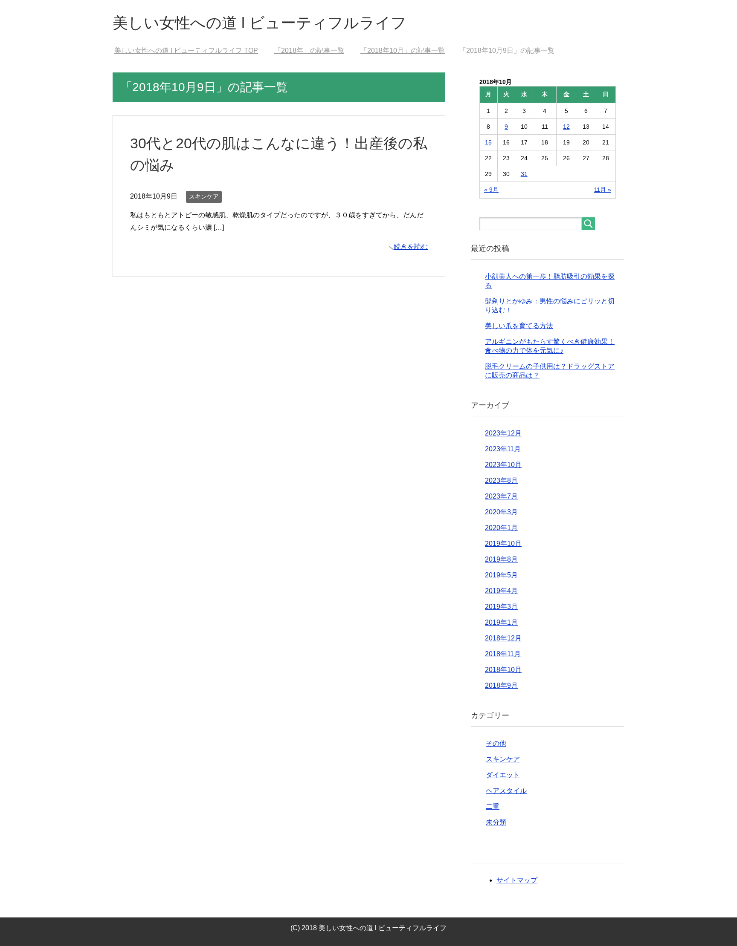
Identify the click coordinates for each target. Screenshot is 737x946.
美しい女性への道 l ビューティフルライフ (259, 23)
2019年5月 (501, 575)
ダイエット (503, 775)
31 (524, 173)
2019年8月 (501, 559)
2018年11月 (503, 654)
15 (488, 142)
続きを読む (411, 246)
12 (566, 126)
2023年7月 (501, 496)
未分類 (496, 822)
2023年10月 (503, 464)
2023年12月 (503, 433)
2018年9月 (501, 685)
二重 (492, 806)
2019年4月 (501, 590)
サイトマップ (516, 880)
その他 (496, 743)
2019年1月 (501, 622)
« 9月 (491, 189)
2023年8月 (501, 480)
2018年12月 (503, 638)
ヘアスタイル (506, 790)
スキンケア (204, 196)
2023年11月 (503, 449)
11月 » (602, 189)
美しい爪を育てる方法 (519, 325)
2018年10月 (503, 669)
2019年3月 (501, 606)
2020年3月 (501, 512)
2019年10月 (503, 543)
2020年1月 (501, 527)
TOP (191, 50)
